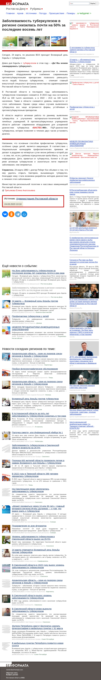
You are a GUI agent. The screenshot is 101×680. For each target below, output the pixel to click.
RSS (23, 678)
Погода (43, 13)
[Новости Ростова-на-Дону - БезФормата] (15, 3)
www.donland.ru (12, 48)
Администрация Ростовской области (37, 198)
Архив (20, 13)
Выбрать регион (12, 675)
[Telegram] (18, 214)
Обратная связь (12, 673)
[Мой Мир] (24, 214)
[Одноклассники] (11, 214)
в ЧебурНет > (84, 13)
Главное (10, 13)
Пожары (71, 13)
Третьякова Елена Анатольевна (20, 190)
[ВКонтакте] (5, 214)
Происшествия (56, 13)
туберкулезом (29, 63)
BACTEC (37, 128)
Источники (31, 13)
